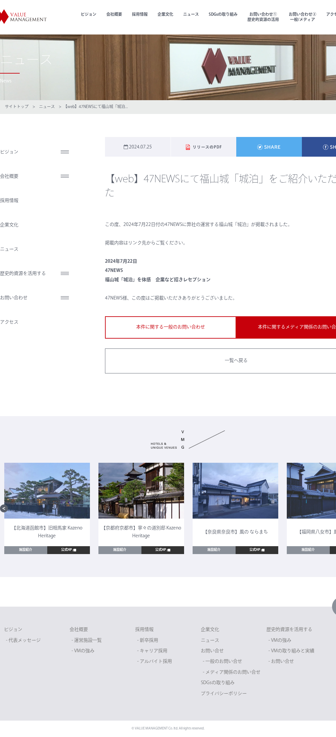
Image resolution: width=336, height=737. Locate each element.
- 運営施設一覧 (87, 640)
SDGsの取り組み (223, 15)
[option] (47, 508)
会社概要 (114, 15)
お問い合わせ (14, 298)
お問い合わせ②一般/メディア (302, 17)
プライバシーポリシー (224, 693)
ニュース (191, 15)
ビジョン (88, 15)
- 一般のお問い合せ (222, 661)
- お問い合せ (281, 661)
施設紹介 (25, 549)
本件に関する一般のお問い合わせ (170, 327)
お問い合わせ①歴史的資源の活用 (263, 17)
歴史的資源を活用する (23, 273)
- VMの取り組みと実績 (291, 651)
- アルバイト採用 (154, 661)
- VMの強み (83, 651)
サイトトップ (17, 107)
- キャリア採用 (152, 651)
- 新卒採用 (147, 640)
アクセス (9, 322)
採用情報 (140, 15)
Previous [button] (4, 508)
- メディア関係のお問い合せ (232, 672)
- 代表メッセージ (23, 640)
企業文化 (165, 15)
